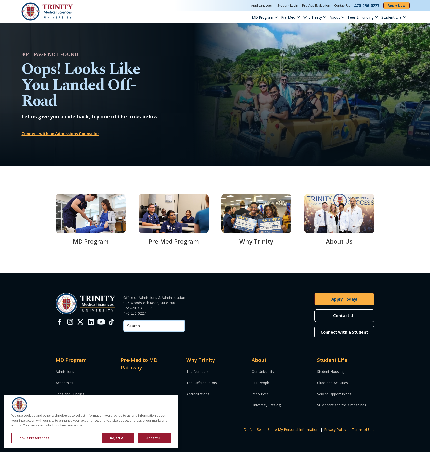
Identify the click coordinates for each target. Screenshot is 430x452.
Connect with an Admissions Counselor (60, 133)
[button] (266, 17)
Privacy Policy (335, 429)
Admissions (65, 371)
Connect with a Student (344, 332)
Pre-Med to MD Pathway (139, 364)
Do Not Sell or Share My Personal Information (281, 429)
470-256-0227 (134, 313)
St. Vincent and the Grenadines (341, 405)
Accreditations (197, 394)
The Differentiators (201, 382)
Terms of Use (363, 429)
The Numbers (197, 371)
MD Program (262, 17)
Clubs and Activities (332, 382)
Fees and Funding (70, 394)
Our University (263, 371)
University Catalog (266, 405)
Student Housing (330, 371)
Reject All (117, 437)
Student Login (287, 5)
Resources (260, 394)
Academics (64, 382)
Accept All (154, 437)
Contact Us (342, 5)
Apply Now (396, 5)
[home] (47, 11)
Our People (261, 382)
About (335, 17)
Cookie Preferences (33, 437)
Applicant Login (262, 5)
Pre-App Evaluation (316, 5)
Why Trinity (312, 17)
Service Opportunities (334, 394)
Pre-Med (288, 17)
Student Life (391, 17)
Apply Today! (344, 299)
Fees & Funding (361, 17)
